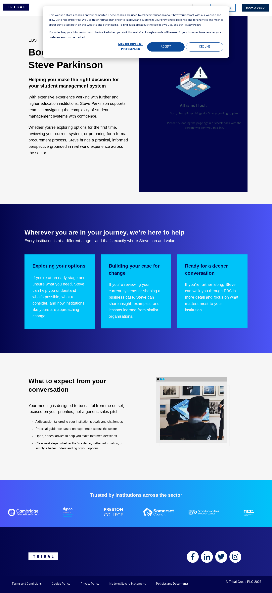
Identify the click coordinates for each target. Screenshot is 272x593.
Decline (204, 46)
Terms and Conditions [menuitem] (27, 583)
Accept (166, 46)
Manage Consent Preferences (130, 47)
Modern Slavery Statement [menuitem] (127, 583)
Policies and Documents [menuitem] (172, 583)
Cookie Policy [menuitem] (61, 583)
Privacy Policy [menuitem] (89, 583)
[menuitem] (255, 8)
